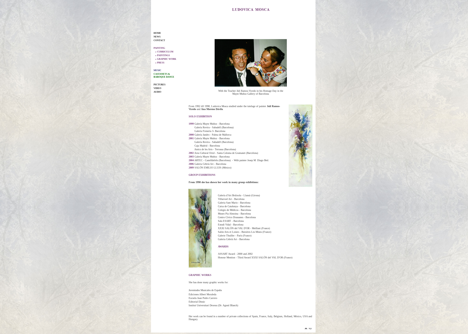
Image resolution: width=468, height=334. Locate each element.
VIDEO (157, 88)
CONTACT (159, 40)
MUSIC (157, 70)
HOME (157, 33)
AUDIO (157, 91)
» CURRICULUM (163, 51)
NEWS (157, 36)
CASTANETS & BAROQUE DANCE (164, 75)
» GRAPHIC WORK (165, 59)
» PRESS (159, 62)
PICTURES (159, 84)
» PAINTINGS (162, 55)
